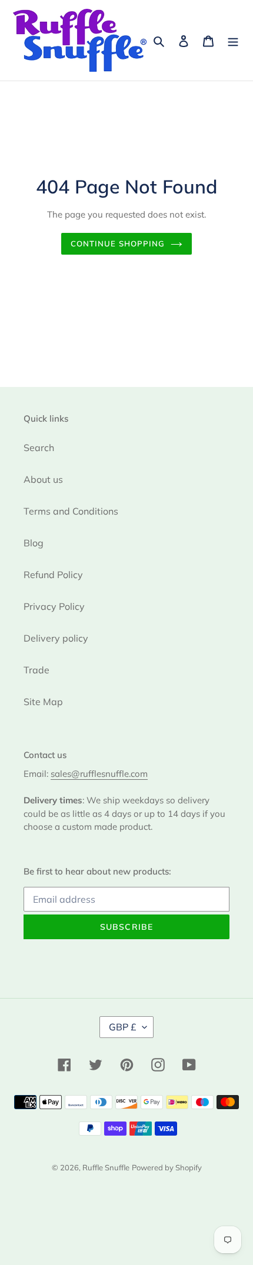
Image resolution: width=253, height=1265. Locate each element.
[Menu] (233, 40)
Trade (36, 670)
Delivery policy (56, 638)
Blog (34, 543)
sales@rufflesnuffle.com (99, 773)
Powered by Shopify (167, 1167)
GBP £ (123, 1027)
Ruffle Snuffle (105, 1167)
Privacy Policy (54, 606)
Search (39, 447)
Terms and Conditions (71, 511)
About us (43, 479)
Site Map (43, 701)
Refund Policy (53, 574)
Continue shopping (118, 243)
